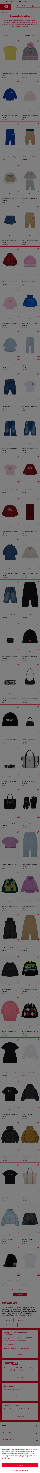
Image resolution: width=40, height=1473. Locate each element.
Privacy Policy (26, 1457)
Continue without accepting (20, 1470)
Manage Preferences (8, 1457)
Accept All (20, 1465)
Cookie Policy (6, 1459)
